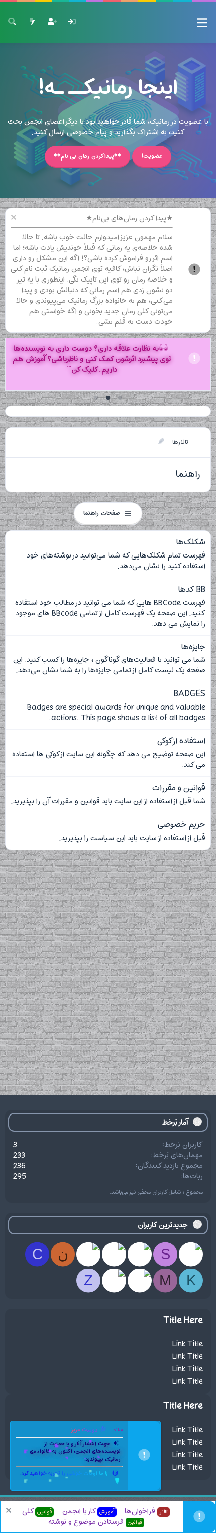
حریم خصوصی (181, 825)
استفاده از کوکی (181, 741)
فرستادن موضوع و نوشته (95, 1522)
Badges (189, 694)
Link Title (187, 1344)
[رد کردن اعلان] (15, 218)
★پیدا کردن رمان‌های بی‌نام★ (129, 218)
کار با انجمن (88, 1511)
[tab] (120, 397)
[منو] (202, 22)
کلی (37, 1511)
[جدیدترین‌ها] (32, 23)
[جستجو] (12, 23)
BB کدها (191, 590)
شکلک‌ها (190, 542)
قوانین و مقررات (178, 788)
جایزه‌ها (193, 647)
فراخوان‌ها (146, 1511)
